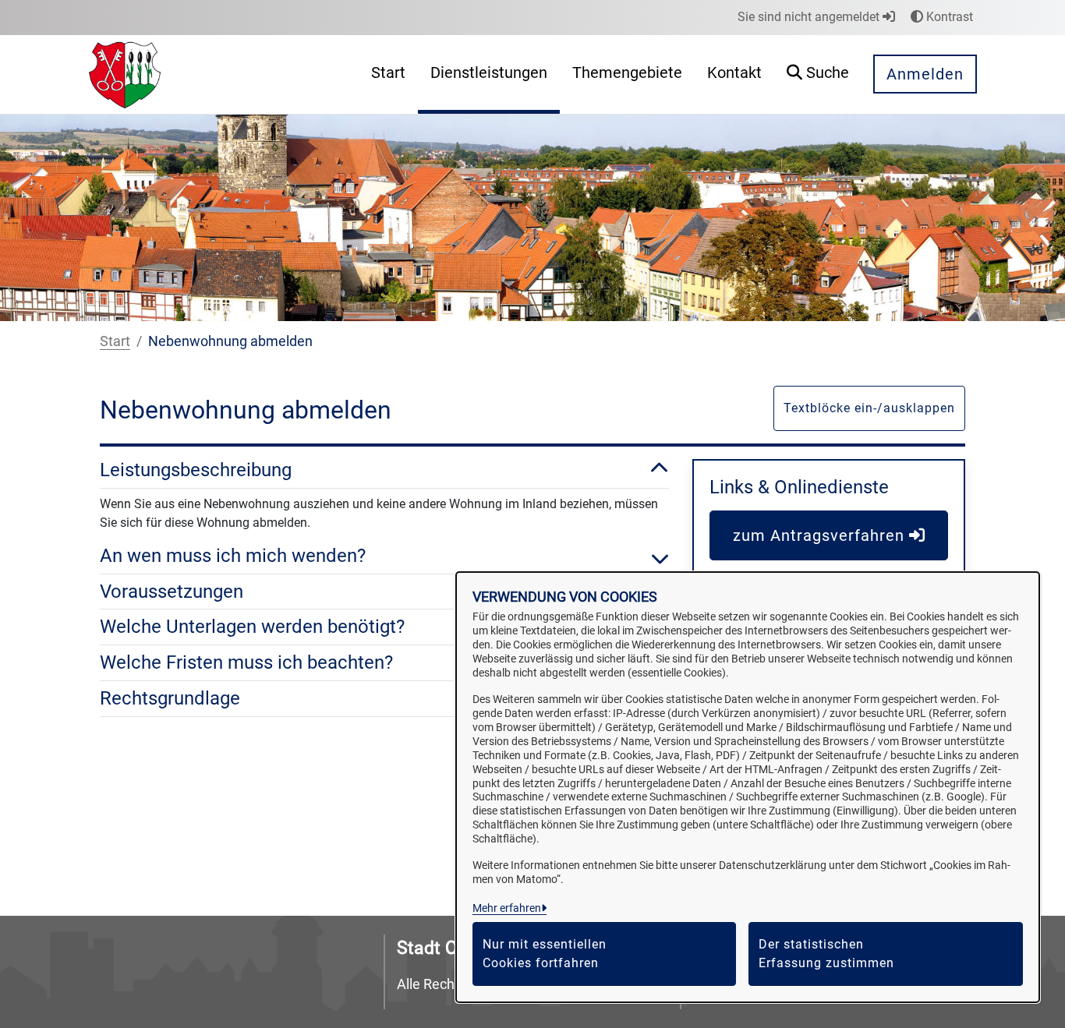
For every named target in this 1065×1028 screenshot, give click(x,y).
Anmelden (925, 74)
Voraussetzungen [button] (171, 591)
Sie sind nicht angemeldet (810, 16)
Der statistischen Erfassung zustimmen (826, 953)
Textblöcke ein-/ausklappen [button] (869, 408)
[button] (818, 74)
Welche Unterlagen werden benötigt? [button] (252, 627)
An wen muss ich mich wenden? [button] (233, 556)
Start (115, 341)
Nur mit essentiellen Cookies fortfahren (545, 953)
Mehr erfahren (506, 908)
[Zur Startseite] (124, 73)
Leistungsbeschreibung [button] (196, 470)
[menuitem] (388, 74)
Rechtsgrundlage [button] (170, 698)
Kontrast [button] (948, 16)
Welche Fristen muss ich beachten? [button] (246, 662)
